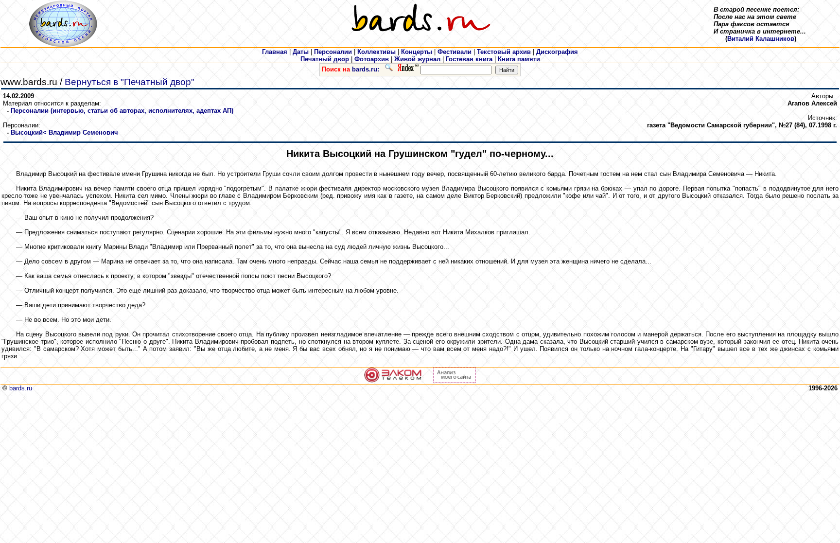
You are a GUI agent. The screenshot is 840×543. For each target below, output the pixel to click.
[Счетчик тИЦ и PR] (454, 380)
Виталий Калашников (760, 38)
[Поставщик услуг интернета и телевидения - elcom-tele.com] (393, 380)
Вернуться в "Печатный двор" (129, 82)
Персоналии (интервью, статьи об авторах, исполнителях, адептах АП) (122, 110)
